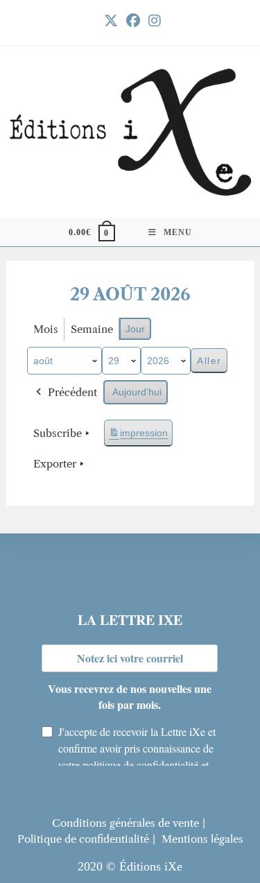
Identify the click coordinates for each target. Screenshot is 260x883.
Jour (135, 328)
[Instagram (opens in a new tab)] (152, 21)
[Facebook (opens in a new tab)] (133, 21)
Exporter (54, 463)
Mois (45, 329)
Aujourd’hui (137, 391)
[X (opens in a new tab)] (111, 21)
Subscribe (57, 433)
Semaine (92, 329)
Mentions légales (202, 839)
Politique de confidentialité (83, 839)
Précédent (72, 392)
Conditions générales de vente (125, 823)
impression (138, 436)
